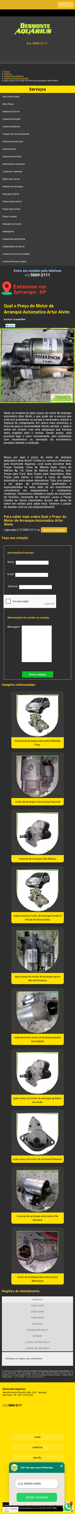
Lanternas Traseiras (12, 171)
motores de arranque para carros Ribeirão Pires (37, 742)
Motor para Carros (11, 179)
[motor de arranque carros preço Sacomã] (37, 775)
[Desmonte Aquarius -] (37, 27)
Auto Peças (8, 104)
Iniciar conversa (37, 1497)
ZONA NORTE (37, 1311)
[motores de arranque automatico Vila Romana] (37, 1190)
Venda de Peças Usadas (15, 261)
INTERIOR (37, 1336)
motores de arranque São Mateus (37, 858)
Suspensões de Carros (14, 246)
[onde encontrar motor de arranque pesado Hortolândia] (37, 1011)
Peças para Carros (11, 209)
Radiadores (8, 231)
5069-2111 (39, 43)
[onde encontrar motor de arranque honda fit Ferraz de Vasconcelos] (37, 889)
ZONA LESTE (37, 1305)
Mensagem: (15, 626)
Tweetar (10, 325)
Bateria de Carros (11, 111)
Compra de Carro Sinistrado (16, 134)
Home (37, 1437)
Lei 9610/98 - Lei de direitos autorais (29, 1377)
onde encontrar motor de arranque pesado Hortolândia (37, 1039)
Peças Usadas (10, 216)
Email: (11, 574)
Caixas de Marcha (11, 126)
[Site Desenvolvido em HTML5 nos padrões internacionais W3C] (10, 1511)
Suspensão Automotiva (14, 239)
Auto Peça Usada (11, 96)
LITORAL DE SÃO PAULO (37, 1342)
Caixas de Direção (11, 119)
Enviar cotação (37, 674)
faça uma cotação (54, 529)
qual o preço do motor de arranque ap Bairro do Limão (37, 1100)
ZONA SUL (37, 1324)
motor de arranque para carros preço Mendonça (37, 1279)
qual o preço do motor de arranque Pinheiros (37, 1159)
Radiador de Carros (12, 224)
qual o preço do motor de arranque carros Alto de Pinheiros (37, 978)
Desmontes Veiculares (14, 164)
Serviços (37, 89)
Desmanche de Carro (13, 141)
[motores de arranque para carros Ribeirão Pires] (37, 714)
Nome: (12, 562)
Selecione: (37, 1299)
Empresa (38, 1447)
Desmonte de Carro (12, 156)
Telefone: (13, 586)
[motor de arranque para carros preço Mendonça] (37, 1250)
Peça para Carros (11, 194)
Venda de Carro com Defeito (16, 254)
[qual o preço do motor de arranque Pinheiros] (37, 1133)
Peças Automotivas (12, 201)
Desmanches (9, 149)
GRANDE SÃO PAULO (37, 1330)
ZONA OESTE (37, 1317)
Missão (37, 1457)
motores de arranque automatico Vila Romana (37, 1218)
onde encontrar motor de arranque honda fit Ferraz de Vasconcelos (37, 917)
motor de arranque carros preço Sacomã (37, 801)
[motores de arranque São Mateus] (37, 832)
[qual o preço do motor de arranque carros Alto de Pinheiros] (37, 950)
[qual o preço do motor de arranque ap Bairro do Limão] (37, 1072)
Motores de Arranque (13, 186)
